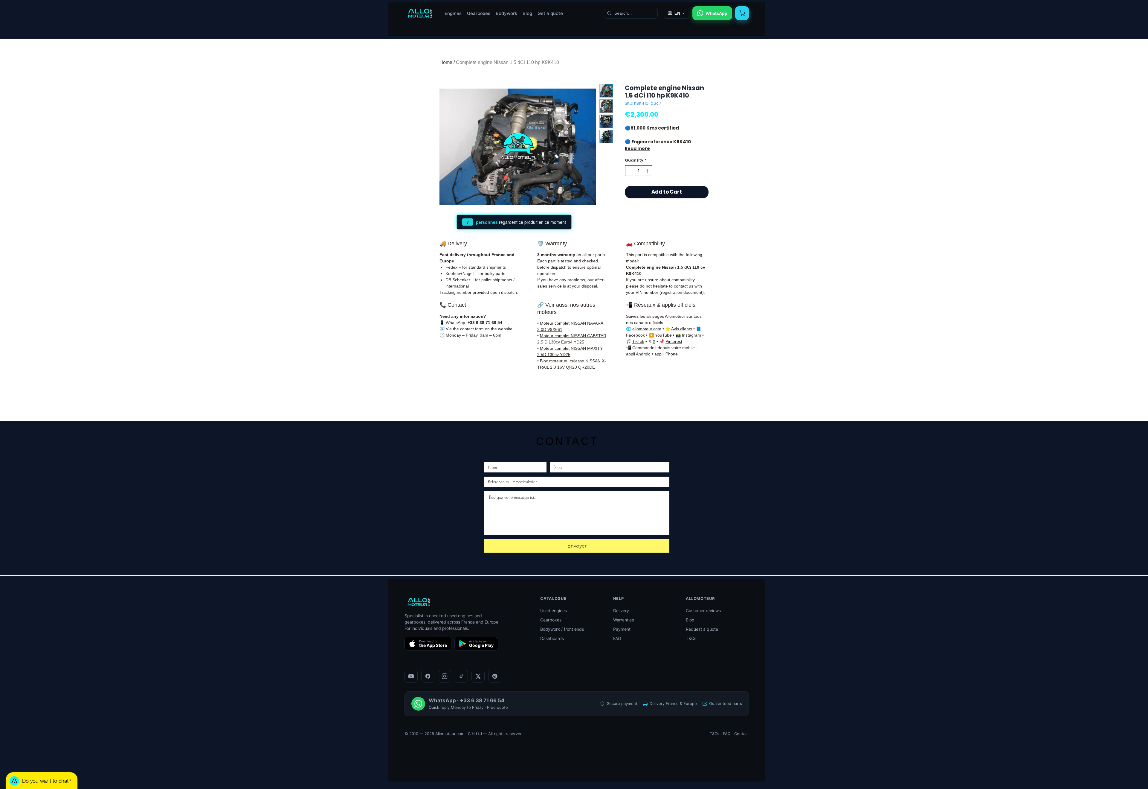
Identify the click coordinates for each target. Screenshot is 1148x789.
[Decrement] (629, 171)
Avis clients (681, 328)
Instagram (691, 335)
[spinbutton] (638, 171)
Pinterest (673, 341)
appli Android (638, 354)
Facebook (635, 335)
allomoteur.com (646, 328)
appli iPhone (666, 354)
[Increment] (647, 171)
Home (445, 62)
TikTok (638, 341)
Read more (637, 148)
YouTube (663, 335)
